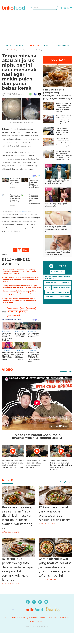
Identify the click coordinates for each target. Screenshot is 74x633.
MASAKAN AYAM (57, 272)
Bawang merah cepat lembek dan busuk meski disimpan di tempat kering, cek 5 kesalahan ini (63, 120)
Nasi (22, 308)
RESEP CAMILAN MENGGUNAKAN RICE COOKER (57, 277)
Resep (8, 46)
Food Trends (12, 312)
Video (46, 46)
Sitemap (40, 622)
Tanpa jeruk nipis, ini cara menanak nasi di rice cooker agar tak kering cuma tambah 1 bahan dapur (21, 279)
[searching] (55, 8)
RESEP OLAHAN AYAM (61, 287)
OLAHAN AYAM (63, 292)
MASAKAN (66, 283)
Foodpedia (33, 46)
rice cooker (23, 211)
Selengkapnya (65, 371)
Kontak (15, 618)
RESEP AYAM (65, 297)
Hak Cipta (53, 618)
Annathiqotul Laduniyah (10, 93)
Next (25, 250)
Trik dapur (24, 312)
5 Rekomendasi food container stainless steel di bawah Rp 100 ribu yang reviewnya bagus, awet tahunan (63, 143)
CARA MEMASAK (52, 283)
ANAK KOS (50, 292)
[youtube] (71, 7)
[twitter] (68, 7)
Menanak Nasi (13, 308)
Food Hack (31, 308)
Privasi (43, 618)
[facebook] (62, 7)
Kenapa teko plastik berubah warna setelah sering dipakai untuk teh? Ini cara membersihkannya (64, 155)
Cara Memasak (13, 315)
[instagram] (65, 7)
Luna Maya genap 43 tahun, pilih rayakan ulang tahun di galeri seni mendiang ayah (57, 204)
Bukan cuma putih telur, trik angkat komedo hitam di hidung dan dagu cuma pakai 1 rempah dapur (57, 252)
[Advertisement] (37, 29)
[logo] (13, 7)
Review (19, 46)
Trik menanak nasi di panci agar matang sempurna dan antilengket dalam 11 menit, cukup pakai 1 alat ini (19, 272)
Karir (32, 622)
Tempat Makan (61, 46)
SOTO (47, 287)
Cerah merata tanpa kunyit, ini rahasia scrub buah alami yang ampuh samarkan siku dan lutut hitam (56, 228)
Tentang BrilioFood (29, 618)
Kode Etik (64, 618)
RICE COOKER (51, 297)
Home (4, 50)
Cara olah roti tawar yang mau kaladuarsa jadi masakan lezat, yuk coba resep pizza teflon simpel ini (55, 567)
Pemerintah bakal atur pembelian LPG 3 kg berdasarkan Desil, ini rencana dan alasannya (57, 181)
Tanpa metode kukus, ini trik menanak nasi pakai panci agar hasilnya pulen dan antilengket (22, 286)
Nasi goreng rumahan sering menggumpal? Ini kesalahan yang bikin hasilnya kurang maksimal (63, 107)
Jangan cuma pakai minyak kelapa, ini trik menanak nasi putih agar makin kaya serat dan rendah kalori (21, 293)
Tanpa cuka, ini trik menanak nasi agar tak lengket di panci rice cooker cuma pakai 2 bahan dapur (19, 300)
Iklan (7, 618)
